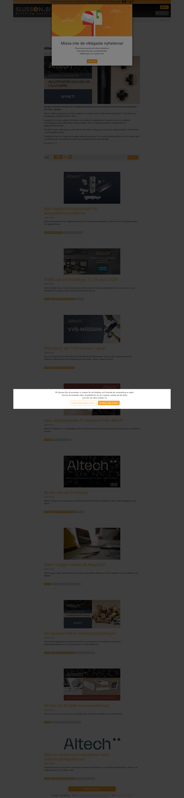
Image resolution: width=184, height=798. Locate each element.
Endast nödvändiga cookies (83, 403)
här (105, 398)
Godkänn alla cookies (109, 403)
